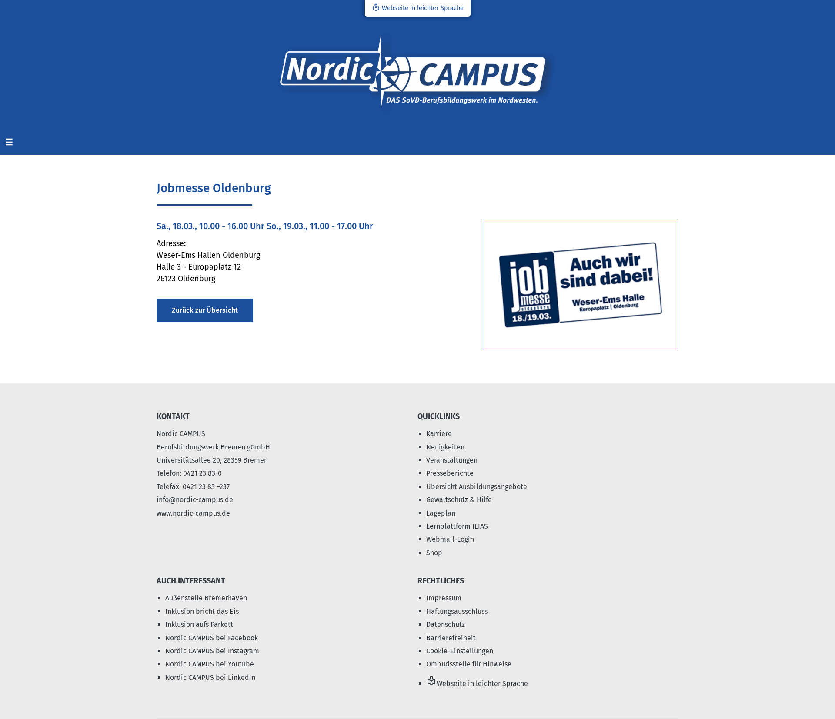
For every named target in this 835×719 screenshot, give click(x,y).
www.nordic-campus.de (193, 513)
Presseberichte (450, 473)
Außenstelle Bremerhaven (206, 598)
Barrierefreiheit (451, 638)
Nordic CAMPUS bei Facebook (211, 638)
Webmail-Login (450, 539)
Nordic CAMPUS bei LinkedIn (210, 677)
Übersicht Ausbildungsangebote (476, 487)
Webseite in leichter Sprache (418, 8)
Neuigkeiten (445, 447)
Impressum (443, 598)
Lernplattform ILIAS (457, 526)
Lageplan (440, 513)
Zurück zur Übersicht (205, 310)
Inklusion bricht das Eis (202, 611)
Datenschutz (445, 624)
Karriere (439, 433)
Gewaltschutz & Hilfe (459, 500)
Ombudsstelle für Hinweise (468, 664)
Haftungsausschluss (457, 611)
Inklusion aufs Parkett (199, 624)
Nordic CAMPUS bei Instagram (212, 651)
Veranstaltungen (452, 460)
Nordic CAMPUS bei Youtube (209, 664)
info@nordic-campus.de (195, 500)
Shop (434, 553)
